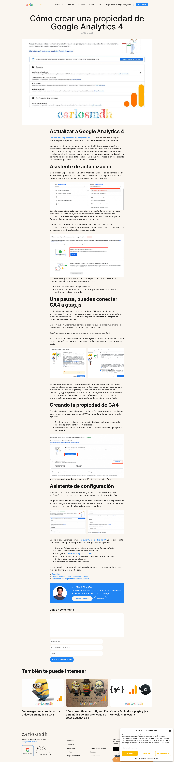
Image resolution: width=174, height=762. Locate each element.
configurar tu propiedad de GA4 (92, 540)
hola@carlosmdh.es (29, 741)
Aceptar (130, 753)
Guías (91, 5)
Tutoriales (56, 574)
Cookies (93, 752)
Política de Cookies (140, 758)
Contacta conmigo (82, 599)
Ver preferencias (163, 753)
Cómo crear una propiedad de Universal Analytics (71, 579)
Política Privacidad (152, 758)
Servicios (57, 5)
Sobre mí (70, 5)
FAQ (99, 5)
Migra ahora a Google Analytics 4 (118, 5)
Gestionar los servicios (130, 748)
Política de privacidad (98, 748)
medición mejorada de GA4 (80, 553)
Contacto (142, 5)
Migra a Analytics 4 (74, 756)
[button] (170, 731)
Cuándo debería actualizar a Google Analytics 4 (70, 576)
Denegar (146, 753)
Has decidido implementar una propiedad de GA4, (72, 137)
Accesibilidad (94, 756)
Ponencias (81, 5)
